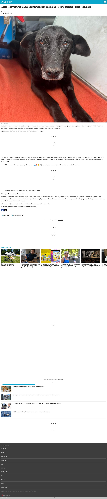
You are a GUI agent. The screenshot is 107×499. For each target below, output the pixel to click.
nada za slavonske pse (17, 215)
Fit (2, 475)
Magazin (4, 456)
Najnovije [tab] (19, 382)
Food (2, 464)
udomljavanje (5, 215)
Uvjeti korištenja (32, 491)
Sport (3, 452)
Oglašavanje (4, 491)
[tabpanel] (53, 402)
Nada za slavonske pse (17, 190)
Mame (3, 468)
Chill (3, 483)
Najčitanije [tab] (53, 382)
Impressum (25, 491)
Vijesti (3, 449)
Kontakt (20, 491)
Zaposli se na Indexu (12, 491)
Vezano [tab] (88, 382)
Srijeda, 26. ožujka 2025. (33, 190)
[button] (105, 2)
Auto (3, 479)
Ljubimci (4, 472)
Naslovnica (5, 445)
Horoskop (4, 487)
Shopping (4, 460)
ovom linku (60, 220)
